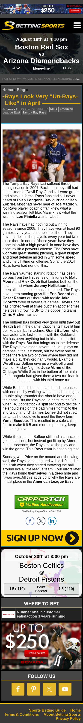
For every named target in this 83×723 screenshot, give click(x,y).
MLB (53, 109)
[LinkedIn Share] (52, 521)
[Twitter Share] (41, 521)
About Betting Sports (62, 714)
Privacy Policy (68, 718)
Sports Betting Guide (47, 710)
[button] (77, 25)
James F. (12, 109)
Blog (21, 90)
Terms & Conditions (21, 714)
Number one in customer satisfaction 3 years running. (41, 614)
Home (8, 90)
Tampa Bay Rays (34, 112)
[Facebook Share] (30, 521)
